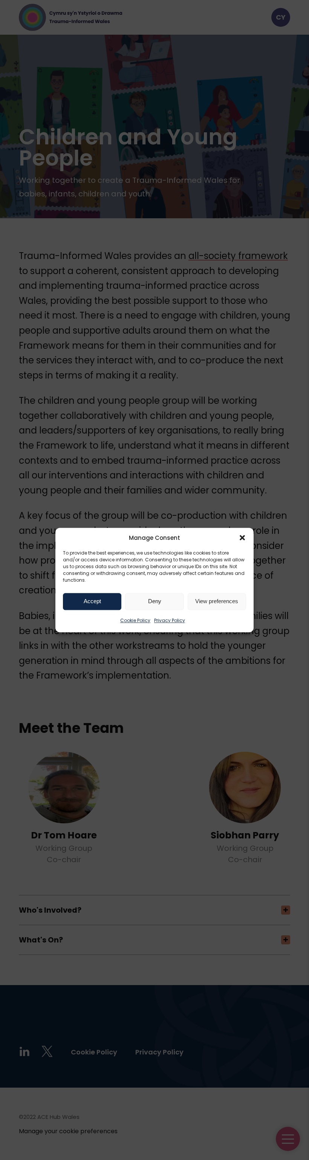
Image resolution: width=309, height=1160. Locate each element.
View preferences (216, 601)
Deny (154, 601)
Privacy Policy (169, 620)
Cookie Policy (135, 620)
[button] (242, 537)
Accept (92, 601)
